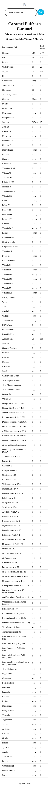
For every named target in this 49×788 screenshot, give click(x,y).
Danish (28, 783)
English (21, 783)
